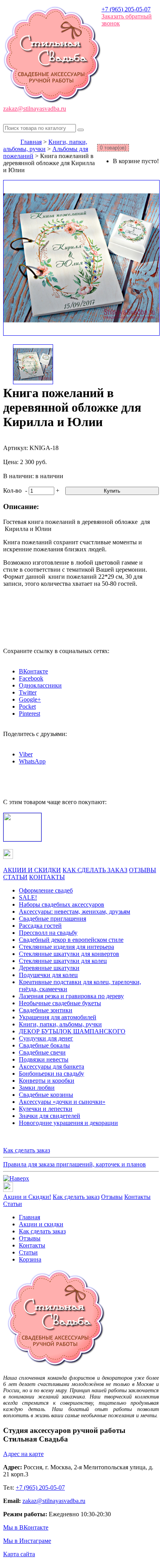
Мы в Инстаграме (27, 1540)
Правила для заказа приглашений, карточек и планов (74, 1164)
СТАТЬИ (15, 877)
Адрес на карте (23, 1454)
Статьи (12, 1203)
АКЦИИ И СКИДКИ (32, 870)
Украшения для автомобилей (57, 1017)
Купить (112, 491)
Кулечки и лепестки (45, 1108)
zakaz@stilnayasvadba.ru (34, 108)
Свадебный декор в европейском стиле (71, 939)
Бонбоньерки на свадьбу (51, 1073)
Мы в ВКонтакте (25, 1527)
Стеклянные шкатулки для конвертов (69, 953)
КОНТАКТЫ (47, 877)
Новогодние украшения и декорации (68, 1122)
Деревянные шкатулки (49, 968)
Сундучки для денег (46, 1038)
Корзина (30, 1259)
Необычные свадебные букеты (60, 1003)
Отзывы (112, 1196)
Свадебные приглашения (52, 918)
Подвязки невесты (43, 1059)
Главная (31, 142)
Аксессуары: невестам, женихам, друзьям (74, 911)
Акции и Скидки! (27, 1196)
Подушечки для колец (48, 975)
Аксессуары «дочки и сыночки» (62, 1101)
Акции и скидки (41, 1224)
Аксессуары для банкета (51, 1066)
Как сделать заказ (26, 1150)
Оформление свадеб (46, 890)
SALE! (28, 897)
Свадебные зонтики (45, 1010)
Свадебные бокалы (44, 1045)
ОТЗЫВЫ (142, 870)
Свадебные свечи (42, 1052)
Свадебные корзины (46, 1094)
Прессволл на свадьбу (48, 932)
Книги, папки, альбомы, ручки (45, 145)
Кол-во (12, 490)
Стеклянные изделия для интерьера (66, 946)
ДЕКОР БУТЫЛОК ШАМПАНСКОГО (72, 1031)
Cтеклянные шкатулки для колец (63, 960)
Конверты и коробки (46, 1080)
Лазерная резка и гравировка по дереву (71, 996)
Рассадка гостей (40, 925)
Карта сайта (19, 1554)
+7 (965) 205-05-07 (126, 9)
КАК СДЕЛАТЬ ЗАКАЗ (95, 870)
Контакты (137, 1196)
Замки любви (37, 1087)
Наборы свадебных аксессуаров (61, 904)
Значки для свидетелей (49, 1115)
